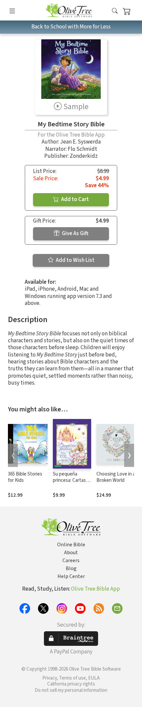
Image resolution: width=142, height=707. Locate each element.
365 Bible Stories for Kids (25, 477)
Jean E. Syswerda (80, 142)
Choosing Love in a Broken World (115, 477)
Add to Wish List (74, 260)
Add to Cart (74, 199)
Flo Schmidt (82, 149)
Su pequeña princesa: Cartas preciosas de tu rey (69, 483)
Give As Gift (75, 233)
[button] (115, 11)
